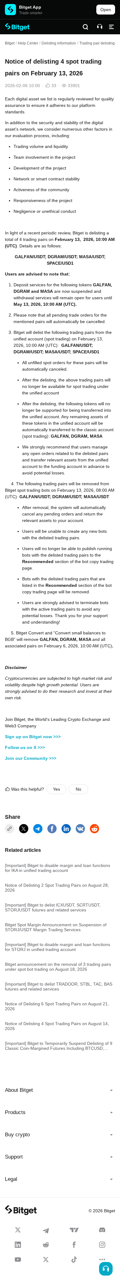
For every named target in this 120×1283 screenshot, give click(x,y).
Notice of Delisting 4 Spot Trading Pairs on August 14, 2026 (57, 1026)
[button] (60, 1090)
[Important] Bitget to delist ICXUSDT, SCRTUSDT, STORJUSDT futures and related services (53, 907)
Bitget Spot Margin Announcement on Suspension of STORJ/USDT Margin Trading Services (55, 927)
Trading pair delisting (97, 43)
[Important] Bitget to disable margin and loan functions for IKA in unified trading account (57, 868)
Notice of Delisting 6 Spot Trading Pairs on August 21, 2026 (57, 1006)
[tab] (60, 1090)
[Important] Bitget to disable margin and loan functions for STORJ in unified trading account (57, 947)
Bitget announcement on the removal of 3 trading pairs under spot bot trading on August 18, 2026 (58, 967)
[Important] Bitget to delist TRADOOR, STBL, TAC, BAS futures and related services (58, 986)
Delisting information (59, 43)
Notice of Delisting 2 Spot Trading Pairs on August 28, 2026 (57, 888)
